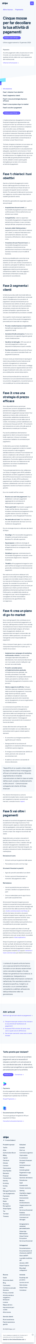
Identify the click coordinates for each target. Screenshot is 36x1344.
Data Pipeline (7, 1171)
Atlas (4, 1150)
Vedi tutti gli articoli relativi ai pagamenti (17, 1015)
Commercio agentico (26, 1153)
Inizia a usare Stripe (11, 38)
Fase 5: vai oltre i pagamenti (12, 108)
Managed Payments (9, 1191)
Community (6, 1285)
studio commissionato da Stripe (17, 911)
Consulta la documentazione (13, 1121)
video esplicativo (19, 937)
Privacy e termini (8, 1293)
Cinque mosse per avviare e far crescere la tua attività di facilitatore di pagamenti (18, 1024)
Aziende (22, 1147)
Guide (5, 1278)
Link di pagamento (9, 1193)
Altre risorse (8, 9)
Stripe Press (23, 1287)
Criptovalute (7, 1168)
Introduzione (7, 89)
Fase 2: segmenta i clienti (11, 95)
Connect (5, 1165)
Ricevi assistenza (8, 1319)
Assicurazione (24, 1198)
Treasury (6, 1216)
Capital (5, 1158)
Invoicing (6, 1183)
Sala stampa (23, 1285)
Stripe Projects (24, 1265)
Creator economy (25, 1188)
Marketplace (23, 1175)
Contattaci (18, 1074)
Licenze (5, 1302)
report (22, 801)
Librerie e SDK (23, 1263)
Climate (5, 1163)
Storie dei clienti (8, 1280)
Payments (19, 9)
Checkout (6, 1160)
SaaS (21, 1183)
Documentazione (24, 1248)
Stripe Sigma (7, 1208)
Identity (5, 1181)
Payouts (5, 1199)
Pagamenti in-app (25, 1172)
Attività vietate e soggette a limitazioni (8, 1297)
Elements (6, 1173)
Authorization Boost (9, 1153)
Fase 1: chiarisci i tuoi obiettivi (13, 92)
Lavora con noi (24, 1282)
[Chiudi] (32, 1335)
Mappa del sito (7, 1305)
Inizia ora (7, 1074)
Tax (4, 1211)
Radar (5, 1201)
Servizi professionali (25, 1210)
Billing (5, 1155)
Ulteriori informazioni (10, 63)
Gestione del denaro (26, 1178)
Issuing (5, 1186)
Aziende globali (24, 1170)
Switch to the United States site (13, 1339)
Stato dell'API (23, 1255)
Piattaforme (23, 1180)
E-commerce (23, 1158)
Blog (4, 1283)
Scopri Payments (9, 1099)
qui (19, 950)
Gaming (21, 1190)
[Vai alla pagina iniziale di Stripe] (5, 1137)
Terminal (5, 1214)
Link (4, 1188)
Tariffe (5, 1147)
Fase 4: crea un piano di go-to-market (16, 104)
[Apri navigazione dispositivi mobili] (32, 3)
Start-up (22, 1150)
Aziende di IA (23, 1185)
